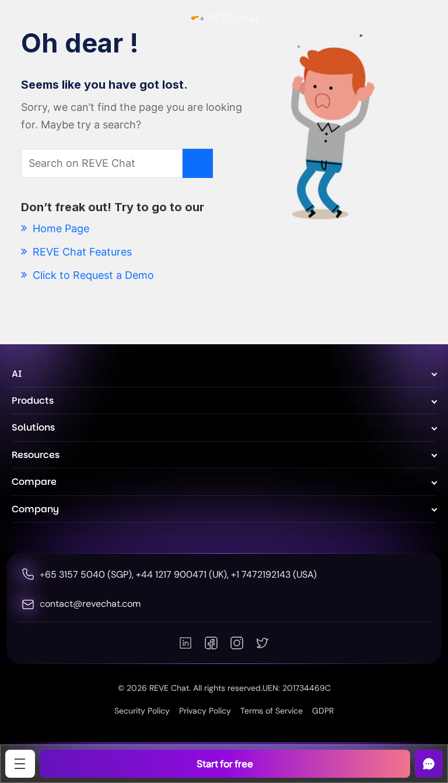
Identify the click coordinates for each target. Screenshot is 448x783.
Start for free (225, 763)
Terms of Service (271, 710)
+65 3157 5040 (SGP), (88, 574)
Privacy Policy (205, 710)
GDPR (323, 710)
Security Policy (142, 710)
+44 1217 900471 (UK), (183, 574)
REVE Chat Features (81, 252)
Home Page (59, 228)
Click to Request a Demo (92, 275)
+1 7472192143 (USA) (274, 574)
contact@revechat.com (90, 603)
